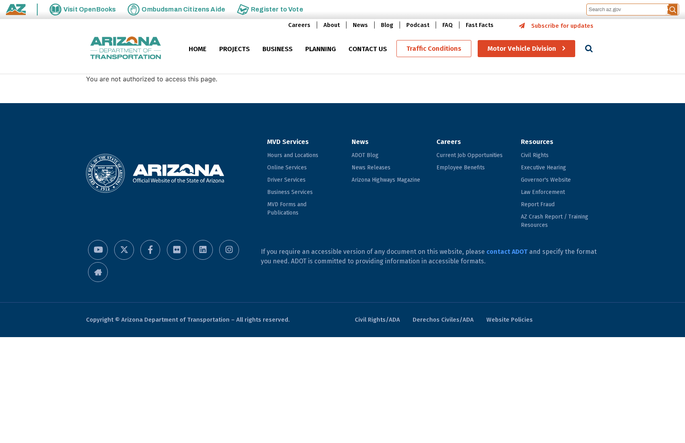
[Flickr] (177, 250)
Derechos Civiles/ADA (443, 319)
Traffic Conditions (433, 48)
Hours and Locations (292, 155)
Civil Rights (535, 155)
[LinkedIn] (203, 250)
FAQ (447, 25)
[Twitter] (124, 250)
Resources (537, 142)
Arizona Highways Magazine (386, 179)
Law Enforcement (543, 192)
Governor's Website (546, 179)
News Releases (371, 167)
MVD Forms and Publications (286, 208)
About (331, 25)
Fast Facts (480, 25)
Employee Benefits (460, 167)
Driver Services (286, 179)
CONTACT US (367, 49)
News (360, 25)
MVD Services (288, 142)
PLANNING (320, 49)
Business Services (290, 192)
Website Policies (509, 319)
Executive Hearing (543, 167)
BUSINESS (277, 49)
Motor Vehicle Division (522, 48)
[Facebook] (150, 250)
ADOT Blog (365, 155)
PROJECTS (234, 49)
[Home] (125, 49)
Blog (387, 25)
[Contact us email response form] (98, 272)
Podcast (417, 25)
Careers (299, 25)
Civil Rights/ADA (377, 319)
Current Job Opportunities (469, 155)
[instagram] (229, 250)
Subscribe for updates (562, 25)
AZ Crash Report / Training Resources (554, 220)
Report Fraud (538, 204)
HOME (198, 49)
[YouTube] (98, 250)
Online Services (287, 167)
